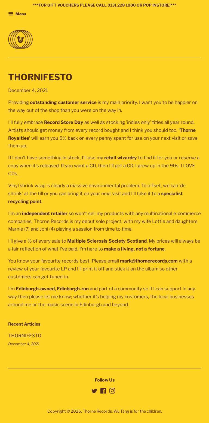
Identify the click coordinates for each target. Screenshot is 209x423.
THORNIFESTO (24, 335)
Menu (20, 13)
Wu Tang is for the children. (137, 411)
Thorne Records (97, 411)
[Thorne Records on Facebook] (103, 391)
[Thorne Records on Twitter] (94, 391)
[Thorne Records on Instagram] (112, 391)
